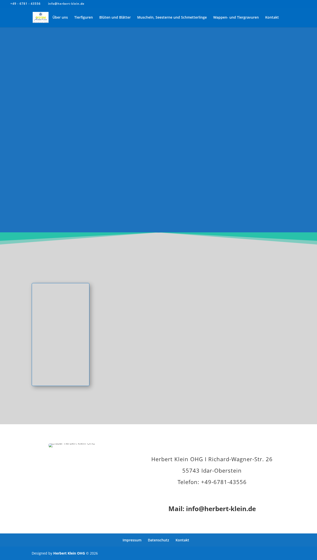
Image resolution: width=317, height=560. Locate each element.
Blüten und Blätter (115, 18)
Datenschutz (158, 540)
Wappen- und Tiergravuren (236, 18)
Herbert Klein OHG (69, 553)
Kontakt (272, 18)
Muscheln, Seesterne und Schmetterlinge (172, 18)
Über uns (60, 18)
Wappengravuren (256, 357)
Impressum (132, 540)
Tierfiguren (83, 18)
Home (41, 18)
